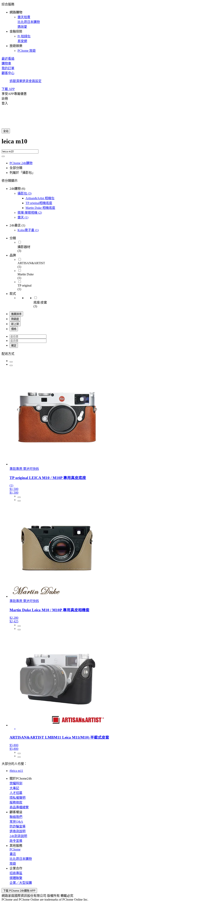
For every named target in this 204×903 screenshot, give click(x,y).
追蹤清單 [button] (16, 81)
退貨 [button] (25, 81)
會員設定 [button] (35, 81)
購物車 (6, 63)
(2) (30, 212)
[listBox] (102, 353)
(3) (24, 193)
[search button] (3, 156)
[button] (102, 27)
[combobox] (102, 143)
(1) (23, 217)
